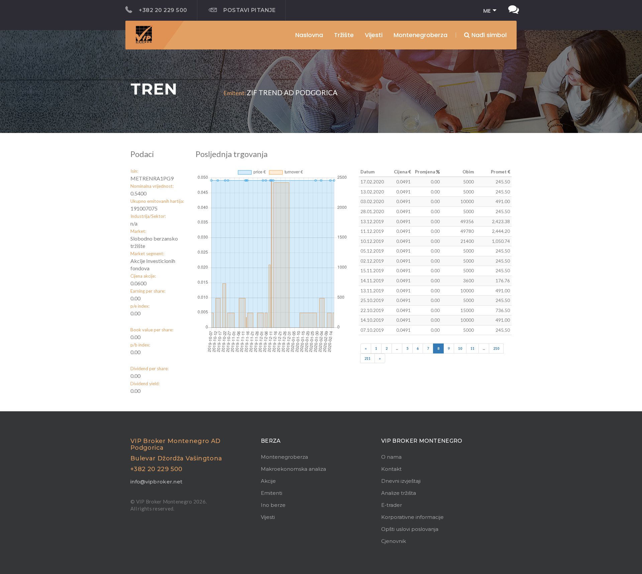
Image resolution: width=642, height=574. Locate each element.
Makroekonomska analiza (293, 469)
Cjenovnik (393, 541)
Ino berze (273, 505)
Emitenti (271, 493)
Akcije (268, 481)
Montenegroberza (284, 457)
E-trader (391, 505)
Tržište (344, 35)
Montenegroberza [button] (420, 35)
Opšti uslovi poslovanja (409, 529)
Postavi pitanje (249, 10)
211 (367, 358)
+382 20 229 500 (163, 10)
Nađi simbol (488, 35)
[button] (487, 11)
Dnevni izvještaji (401, 481)
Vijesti (374, 35)
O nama (391, 457)
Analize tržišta (398, 493)
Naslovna (309, 35)
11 (472, 348)
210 (496, 348)
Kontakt (391, 469)
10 (460, 348)
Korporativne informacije (412, 517)
